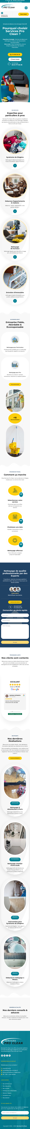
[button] (26, 8)
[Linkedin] (9, 1055)
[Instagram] (7, 1055)
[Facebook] (2, 1055)
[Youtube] (4, 1055)
